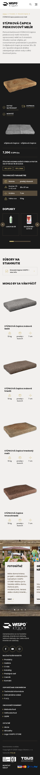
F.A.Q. (6, 698)
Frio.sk (12, 753)
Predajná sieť (10, 673)
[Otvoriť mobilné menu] (35, 4)
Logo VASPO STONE (12, 734)
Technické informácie (14, 691)
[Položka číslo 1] (14, 609)
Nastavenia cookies (11, 747)
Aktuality (8, 730)
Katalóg (7, 670)
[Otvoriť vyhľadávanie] (30, 4)
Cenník (7, 677)
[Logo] (10, 4)
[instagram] (19, 649)
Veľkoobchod (10, 713)
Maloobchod (10, 709)
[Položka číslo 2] (18, 609)
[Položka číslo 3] (21, 609)
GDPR (6, 716)
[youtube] (13, 649)
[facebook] (6, 649)
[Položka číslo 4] (25, 609)
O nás (6, 666)
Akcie (6, 727)
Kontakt (7, 680)
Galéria (7, 663)
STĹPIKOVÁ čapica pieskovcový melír (15, 17)
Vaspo (5, 14)
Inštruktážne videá (12, 695)
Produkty (12, 14)
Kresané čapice (23, 14)
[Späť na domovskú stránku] (16, 626)
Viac (10, 599)
